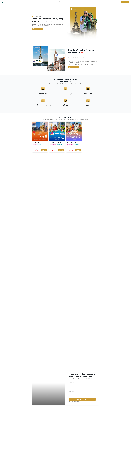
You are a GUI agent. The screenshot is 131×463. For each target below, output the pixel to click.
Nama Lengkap (71, 385)
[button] (56, 1)
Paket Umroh (61, 1)
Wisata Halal (74, 1)
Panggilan (70, 380)
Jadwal (54, 1)
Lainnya (79, 1)
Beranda (50, 1)
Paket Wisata (71, 394)
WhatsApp (70, 389)
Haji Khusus (68, 1)
